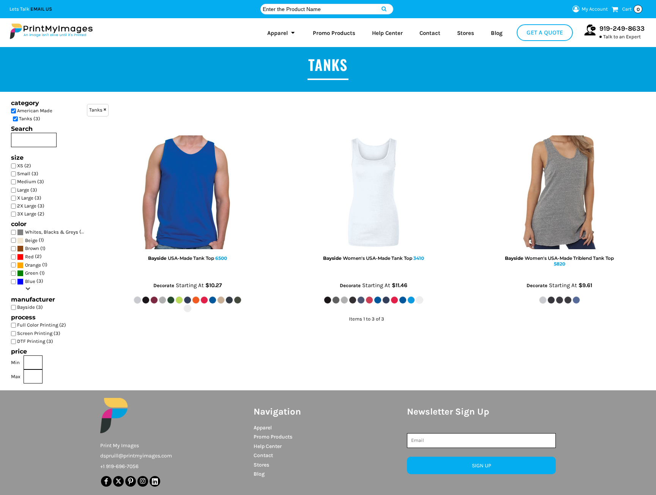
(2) (33, 256)
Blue (30, 281)
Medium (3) (30, 181)
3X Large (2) (30, 214)
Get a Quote (545, 32)
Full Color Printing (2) (41, 325)
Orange (33, 265)
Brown (32, 248)
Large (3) (27, 190)
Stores (261, 465)
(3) (55, 232)
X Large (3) (29, 198)
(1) (34, 240)
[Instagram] (142, 481)
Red (29, 256)
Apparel (263, 427)
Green (31, 273)
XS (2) (24, 165)
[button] (281, 32)
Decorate (163, 285)
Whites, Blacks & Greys (51, 232)
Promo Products (273, 437)
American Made (34, 110)
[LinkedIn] (155, 481)
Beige (31, 240)
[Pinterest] (130, 481)
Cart (631, 9)
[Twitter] (118, 481)
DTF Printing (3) (35, 341)
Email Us (41, 9)
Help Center (268, 446)
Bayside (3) (30, 307)
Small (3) (27, 173)
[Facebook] (106, 481)
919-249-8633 (622, 28)
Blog (259, 474)
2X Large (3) (30, 206)
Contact (263, 455)
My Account (595, 9)
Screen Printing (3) (38, 333)
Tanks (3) (29, 118)
